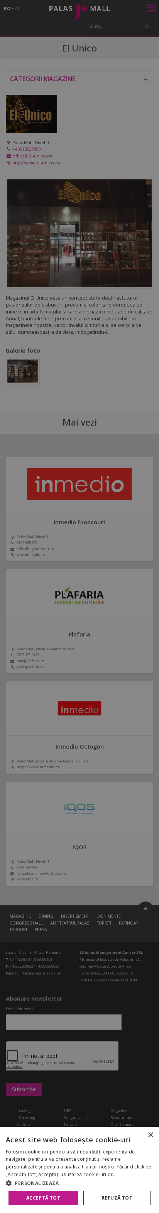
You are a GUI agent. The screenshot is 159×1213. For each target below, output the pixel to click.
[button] (79, 1183)
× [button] (150, 1135)
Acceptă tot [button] (43, 1198)
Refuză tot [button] (116, 1198)
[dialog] (79, 1170)
